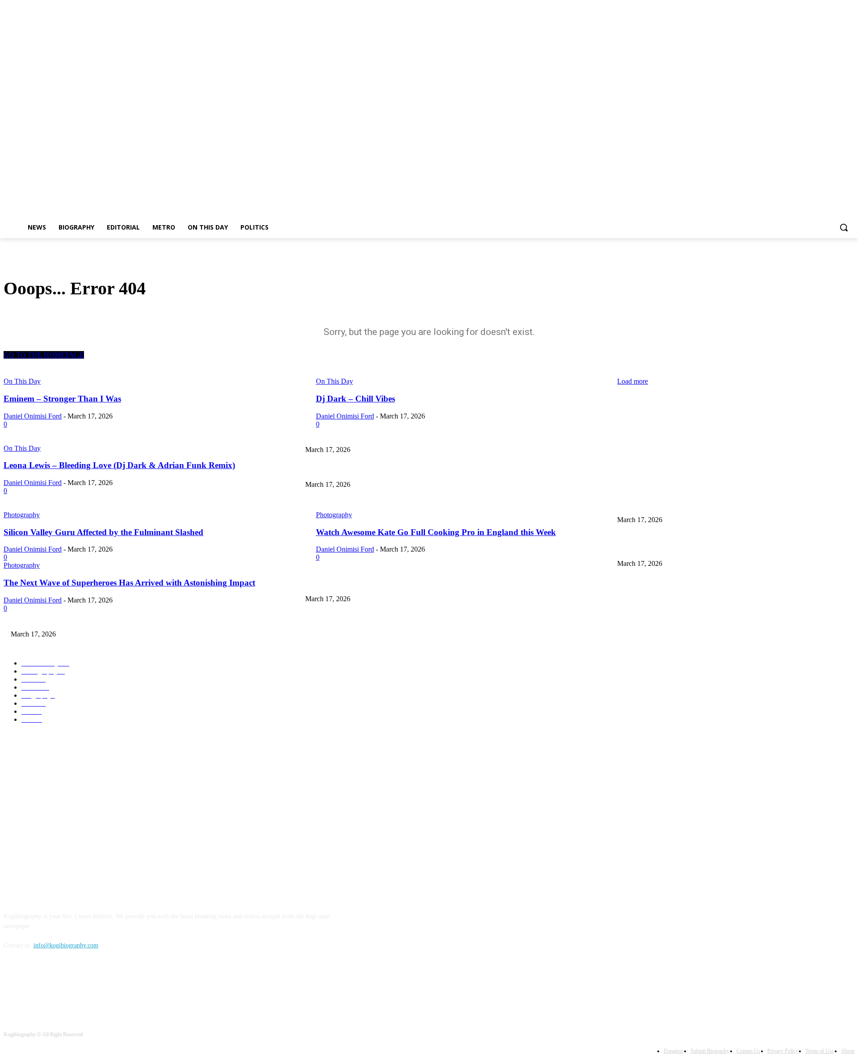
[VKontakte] (104, 986)
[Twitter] (825, 78)
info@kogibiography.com (66, 945)
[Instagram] (812, 78)
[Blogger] (13, 986)
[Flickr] (58, 986)
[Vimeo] (837, 78)
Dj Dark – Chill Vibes (333, 470)
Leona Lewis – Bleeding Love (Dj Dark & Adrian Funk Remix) (386, 505)
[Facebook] (800, 78)
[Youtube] (849, 78)
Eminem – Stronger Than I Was (657, 434)
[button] (843, 227)
